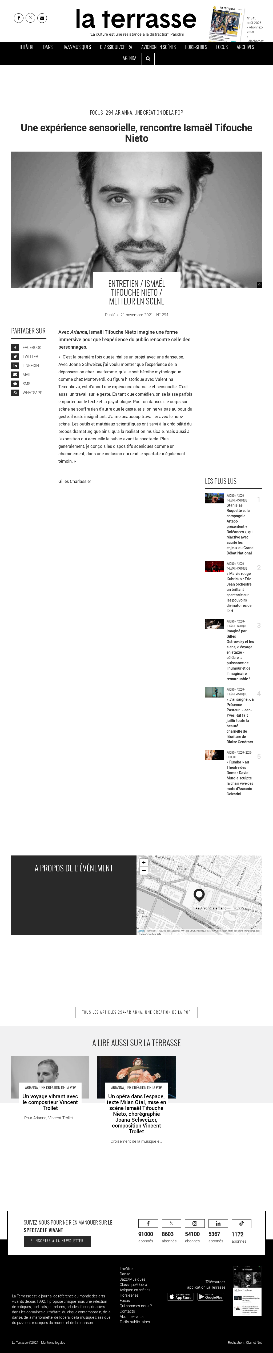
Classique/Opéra (116, 47)
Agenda (129, 58)
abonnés (145, 1236)
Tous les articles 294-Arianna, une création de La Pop (136, 1012)
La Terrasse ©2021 (25, 1342)
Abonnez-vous (131, 1316)
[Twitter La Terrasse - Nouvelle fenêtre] (30, 18)
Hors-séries (196, 47)
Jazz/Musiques (77, 47)
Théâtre (26, 47)
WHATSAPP (32, 392)
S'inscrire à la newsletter (57, 1241)
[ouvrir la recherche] (148, 59)
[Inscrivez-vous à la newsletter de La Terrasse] (42, 18)
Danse (48, 47)
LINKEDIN (30, 365)
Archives (245, 47)
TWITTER (30, 356)
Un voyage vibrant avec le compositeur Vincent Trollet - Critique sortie (44, 1061)
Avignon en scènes (158, 47)
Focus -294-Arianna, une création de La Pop (136, 113)
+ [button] (144, 862)
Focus (222, 47)
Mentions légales (53, 1342)
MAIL (26, 374)
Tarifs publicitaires (135, 1321)
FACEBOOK (31, 347)
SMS (26, 383)
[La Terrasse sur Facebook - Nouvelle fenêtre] (18, 18)
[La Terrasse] (136, 17)
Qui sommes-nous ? (136, 1305)
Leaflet (141, 930)
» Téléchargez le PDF (255, 41)
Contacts (127, 1311)
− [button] (144, 870)
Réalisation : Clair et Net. (245, 1342)
